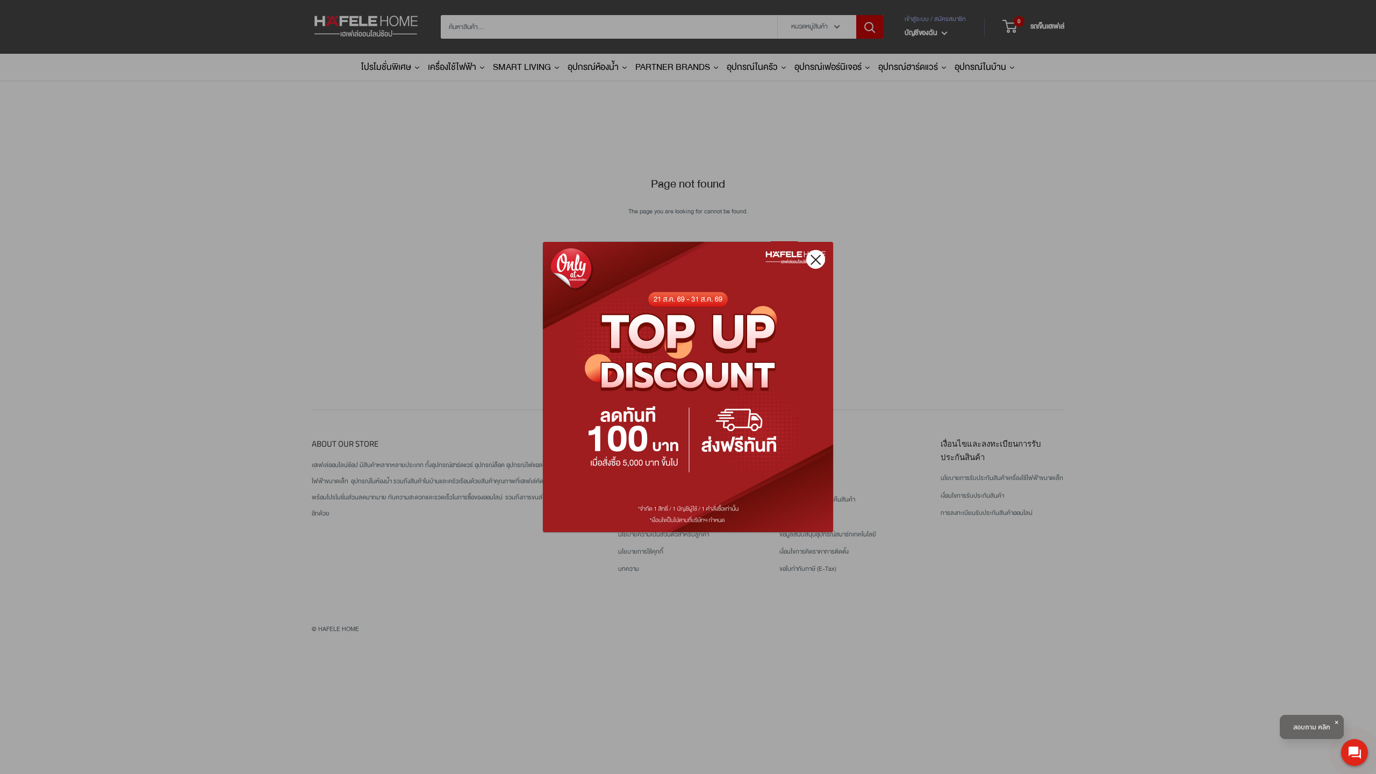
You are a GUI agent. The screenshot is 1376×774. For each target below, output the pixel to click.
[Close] (815, 259)
